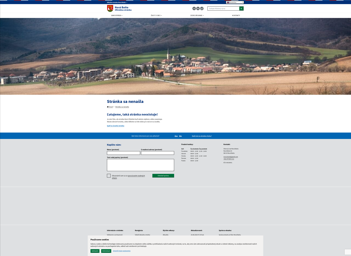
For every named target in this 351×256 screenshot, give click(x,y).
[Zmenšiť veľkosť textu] (194, 8)
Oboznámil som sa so (128, 177)
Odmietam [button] (106, 251)
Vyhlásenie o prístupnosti (114, 235)
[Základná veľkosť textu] (198, 8)
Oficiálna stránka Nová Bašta (116, 2)
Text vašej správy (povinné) (117, 157)
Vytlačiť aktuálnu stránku (142, 235)
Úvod (111, 107)
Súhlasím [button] (95, 251)
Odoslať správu (163, 175)
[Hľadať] (241, 8)
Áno (176, 136)
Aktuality (165, 235)
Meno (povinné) (113, 149)
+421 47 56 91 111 (228, 159)
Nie (180, 136)
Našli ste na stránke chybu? (202, 136)
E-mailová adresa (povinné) (151, 149)
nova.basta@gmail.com (230, 157)
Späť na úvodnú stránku (115, 126)
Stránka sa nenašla (122, 107)
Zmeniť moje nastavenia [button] (121, 251)
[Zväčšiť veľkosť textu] (202, 8)
